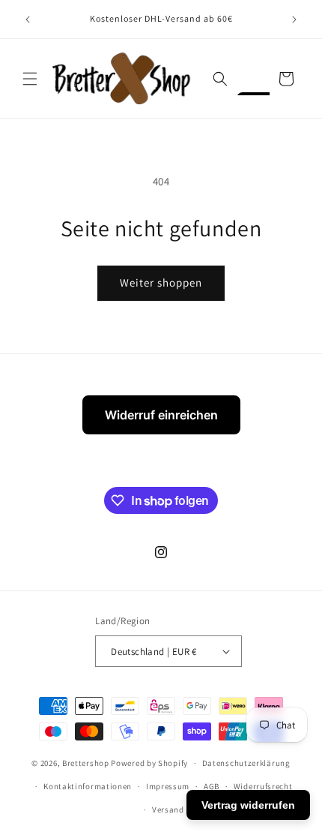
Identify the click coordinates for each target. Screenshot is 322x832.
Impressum (167, 786)
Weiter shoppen (161, 282)
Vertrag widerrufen (248, 805)
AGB (211, 786)
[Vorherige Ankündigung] (27, 19)
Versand (168, 809)
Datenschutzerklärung (246, 763)
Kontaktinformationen (87, 786)
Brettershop (85, 763)
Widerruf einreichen (161, 414)
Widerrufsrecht (263, 786)
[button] (29, 78)
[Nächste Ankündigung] (294, 19)
